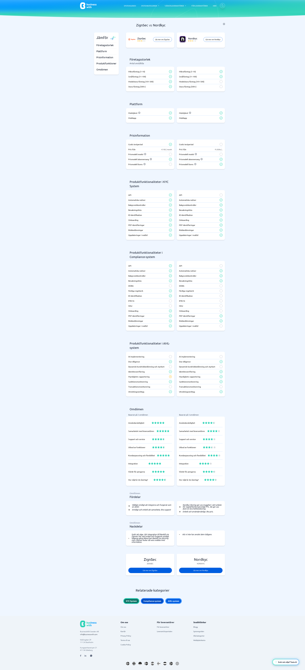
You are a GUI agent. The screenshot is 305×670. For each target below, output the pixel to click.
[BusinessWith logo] (88, 5)
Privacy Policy (126, 636)
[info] (224, 24)
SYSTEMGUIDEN (130, 6)
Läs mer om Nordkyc (213, 39)
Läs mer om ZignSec (162, 39)
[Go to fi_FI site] (158, 663)
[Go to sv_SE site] (127, 663)
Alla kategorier (198, 636)
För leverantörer (163, 627)
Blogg (195, 627)
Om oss (123, 627)
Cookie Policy (126, 645)
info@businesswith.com (88, 634)
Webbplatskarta (199, 640)
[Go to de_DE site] (140, 663)
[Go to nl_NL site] (165, 663)
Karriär (123, 631)
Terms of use (125, 640)
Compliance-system (152, 601)
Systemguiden (198, 631)
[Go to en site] (177, 663)
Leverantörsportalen (164, 631)
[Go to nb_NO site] (171, 663)
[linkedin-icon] (85, 655)
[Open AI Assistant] (91, 655)
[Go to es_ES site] (152, 663)
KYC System (131, 601)
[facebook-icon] (80, 655)
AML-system (173, 601)
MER (214, 6)
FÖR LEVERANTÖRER (199, 6)
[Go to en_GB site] (134, 663)
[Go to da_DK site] (146, 663)
